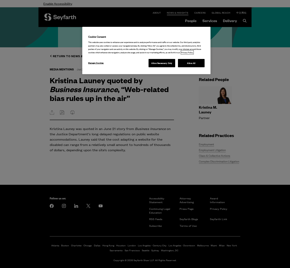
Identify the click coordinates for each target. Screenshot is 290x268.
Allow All (191, 63)
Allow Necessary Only (161, 63)
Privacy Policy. (187, 52)
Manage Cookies (96, 62)
